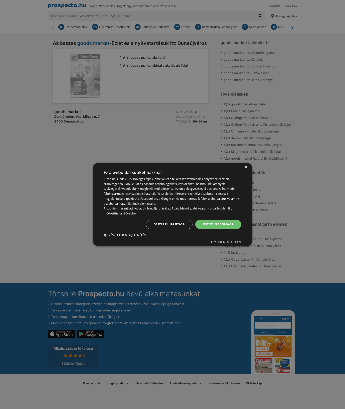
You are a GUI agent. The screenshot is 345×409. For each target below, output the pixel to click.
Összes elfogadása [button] (218, 224)
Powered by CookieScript (226, 242)
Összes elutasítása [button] (169, 224)
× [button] (245, 167)
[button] (125, 235)
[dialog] (172, 204)
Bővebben (130, 213)
